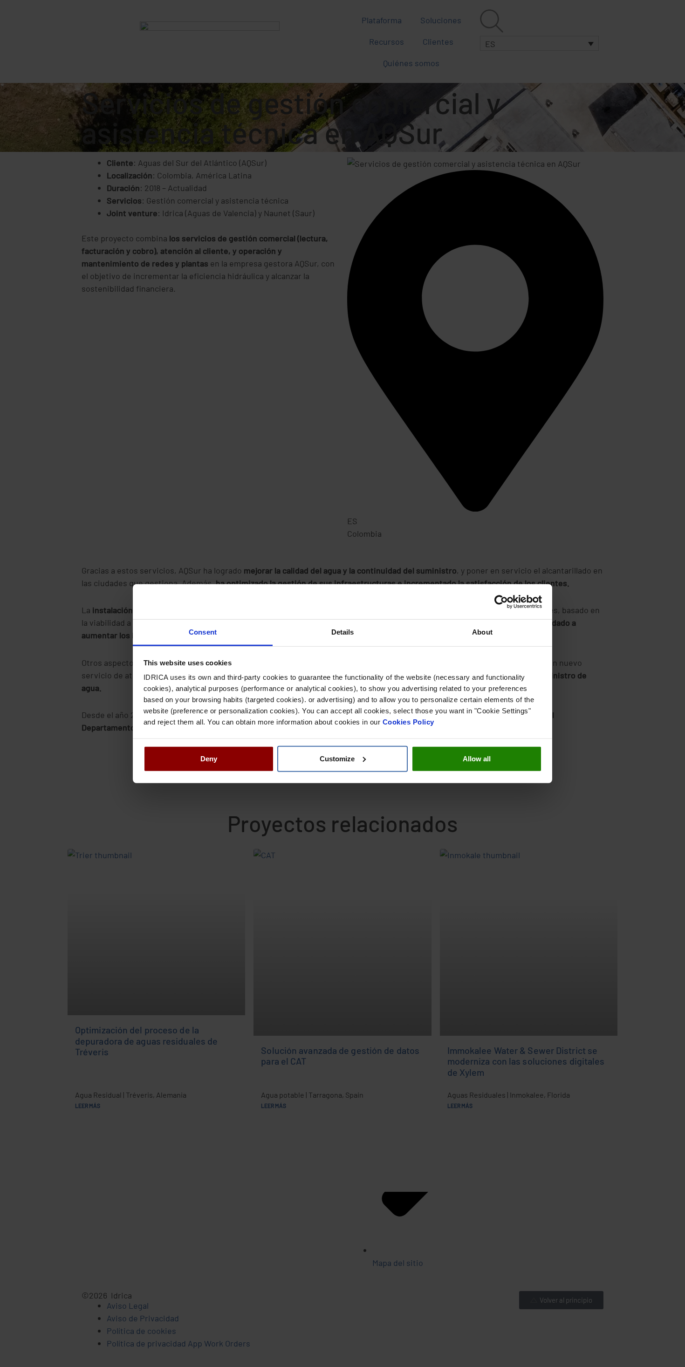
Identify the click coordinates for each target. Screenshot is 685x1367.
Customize (337, 758)
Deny (208, 758)
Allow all (477, 758)
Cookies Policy (408, 722)
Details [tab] (342, 632)
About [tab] (482, 632)
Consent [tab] (203, 632)
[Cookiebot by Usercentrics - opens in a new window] (501, 601)
